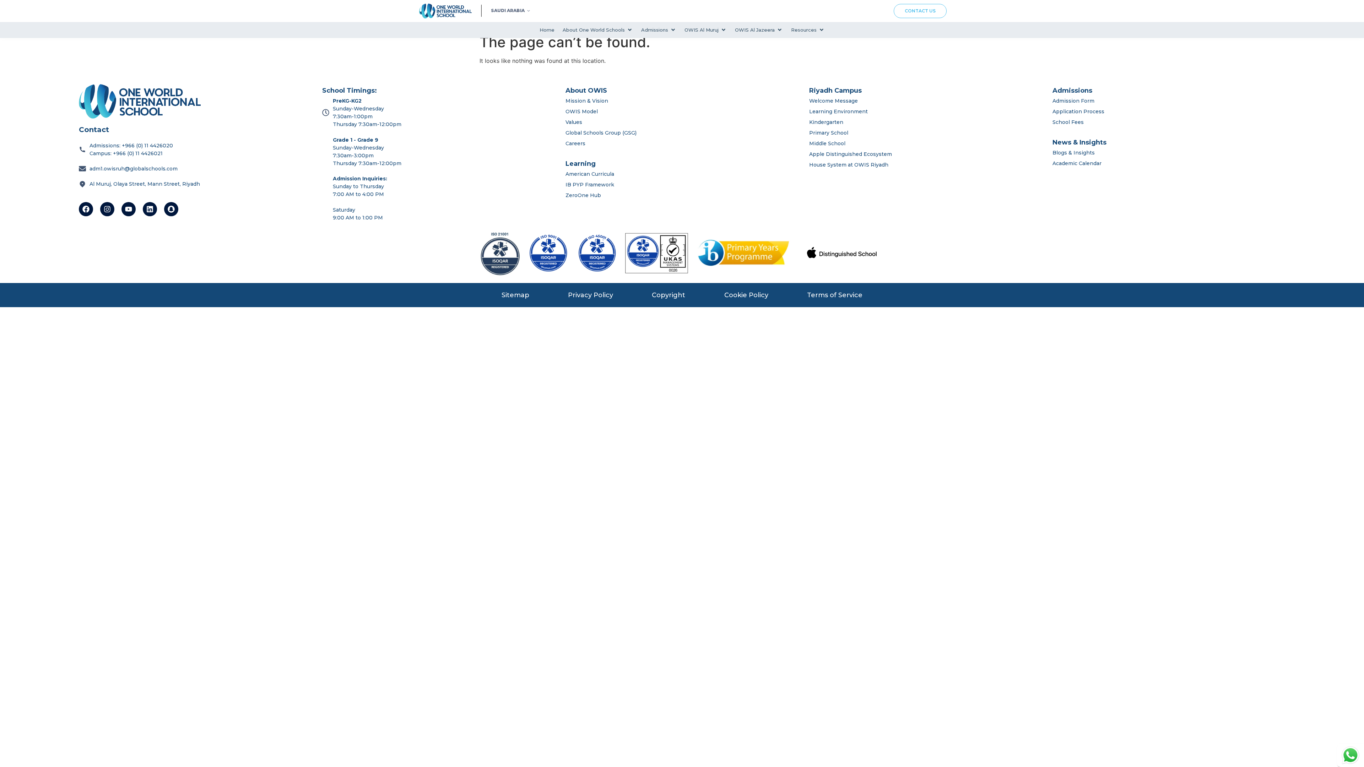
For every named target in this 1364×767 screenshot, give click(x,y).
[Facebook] (86, 209)
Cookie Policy (746, 295)
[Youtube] (128, 209)
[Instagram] (107, 209)
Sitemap (515, 295)
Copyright (668, 295)
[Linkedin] (150, 209)
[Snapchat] (171, 209)
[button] (598, 30)
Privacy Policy (590, 295)
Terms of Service (834, 295)
